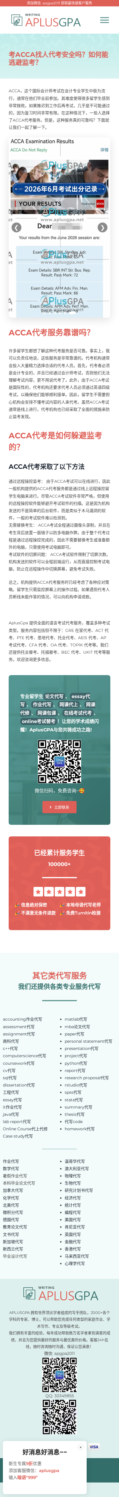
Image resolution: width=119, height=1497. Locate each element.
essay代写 (12, 1099)
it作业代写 (12, 1107)
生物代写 (73, 1183)
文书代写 (11, 1234)
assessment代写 (19, 1026)
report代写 (75, 1070)
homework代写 (80, 1128)
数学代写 (11, 1168)
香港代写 (73, 1249)
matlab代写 (76, 1019)
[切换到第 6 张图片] (72, 313)
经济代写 (73, 1198)
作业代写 (11, 1161)
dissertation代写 (19, 1085)
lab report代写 (17, 1121)
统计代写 (73, 1205)
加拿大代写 (13, 1190)
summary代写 (78, 1107)
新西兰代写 (13, 1249)
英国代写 (73, 1234)
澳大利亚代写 (77, 1168)
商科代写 (11, 1041)
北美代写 (11, 1205)
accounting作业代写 (22, 1019)
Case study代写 (18, 1136)
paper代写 (74, 1034)
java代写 (11, 1114)
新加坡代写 (13, 1241)
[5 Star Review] (59, 889)
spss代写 (73, 1092)
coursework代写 (19, 1063)
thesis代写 (75, 1114)
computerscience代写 (24, 1055)
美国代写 (73, 1219)
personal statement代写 (88, 1041)
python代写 (76, 1063)
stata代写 (74, 1099)
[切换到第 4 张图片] (60, 313)
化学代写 (11, 1198)
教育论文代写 (15, 1227)
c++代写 (10, 1048)
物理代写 (73, 1175)
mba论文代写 (77, 1026)
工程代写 (11, 1092)
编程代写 (73, 1212)
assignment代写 (19, 1034)
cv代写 (9, 1070)
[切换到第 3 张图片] (55, 313)
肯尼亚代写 (75, 1227)
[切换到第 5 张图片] (65, 313)
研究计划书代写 (79, 1190)
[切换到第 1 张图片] (44, 313)
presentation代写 (81, 1048)
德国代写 (11, 1219)
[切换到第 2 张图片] (50, 313)
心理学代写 (75, 1263)
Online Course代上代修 (25, 1128)
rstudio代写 (76, 1085)
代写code (74, 1121)
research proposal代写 (87, 1077)
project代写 (76, 1055)
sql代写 (10, 1077)
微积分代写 (13, 1212)
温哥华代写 (75, 1161)
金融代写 (73, 1241)
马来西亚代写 (77, 1256)
